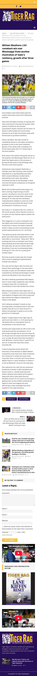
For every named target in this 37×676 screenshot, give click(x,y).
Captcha (5, 532)
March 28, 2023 (7, 475)
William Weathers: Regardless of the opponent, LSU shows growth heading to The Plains (23, 452)
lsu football (24, 399)
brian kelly (11, 399)
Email (4, 514)
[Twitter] (20, 6)
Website (5, 520)
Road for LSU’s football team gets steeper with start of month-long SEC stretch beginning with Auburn (23, 440)
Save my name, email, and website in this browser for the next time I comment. (17, 527)
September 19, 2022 (10, 66)
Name (4, 508)
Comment (5, 493)
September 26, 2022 (18, 445)
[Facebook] (16, 6)
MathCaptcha (9, 535)
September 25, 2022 (18, 456)
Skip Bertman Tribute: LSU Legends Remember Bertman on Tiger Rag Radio (22, 661)
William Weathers (26, 66)
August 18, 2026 (17, 665)
